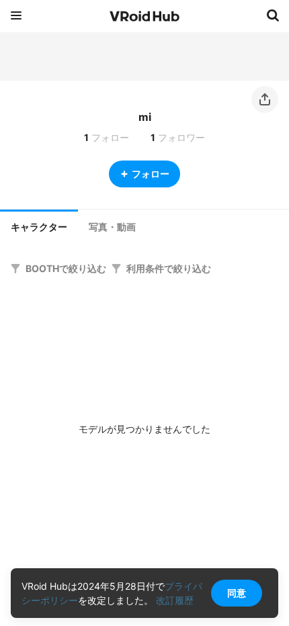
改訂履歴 (175, 600)
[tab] (39, 225)
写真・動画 (112, 227)
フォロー (150, 173)
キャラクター (39, 227)
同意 (236, 592)
